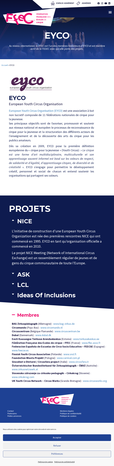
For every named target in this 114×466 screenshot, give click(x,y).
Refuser (57, 445)
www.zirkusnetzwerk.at (25, 369)
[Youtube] (105, 3)
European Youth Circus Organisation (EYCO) (35, 110)
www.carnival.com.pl (68, 358)
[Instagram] (102, 3)
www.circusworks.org (95, 381)
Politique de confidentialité (64, 462)
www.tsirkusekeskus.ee (86, 339)
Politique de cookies (45, 462)
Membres (28, 315)
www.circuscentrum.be (67, 331)
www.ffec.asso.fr (91, 343)
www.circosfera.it (79, 361)
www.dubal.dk (43, 335)
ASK (23, 274)
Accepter (57, 437)
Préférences (57, 453)
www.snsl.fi (70, 354)
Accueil (4, 65)
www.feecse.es (20, 350)
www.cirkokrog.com (23, 377)
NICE (24, 221)
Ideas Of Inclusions (46, 295)
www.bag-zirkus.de (64, 323)
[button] (110, 12)
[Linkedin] (109, 3)
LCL (23, 284)
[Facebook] (98, 3)
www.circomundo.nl (51, 327)
